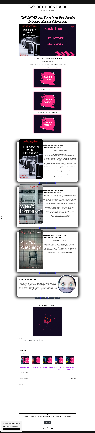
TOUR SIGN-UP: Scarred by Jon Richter (47, 366)
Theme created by (71, 431)
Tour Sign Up (43, 375)
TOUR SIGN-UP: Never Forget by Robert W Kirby (59, 367)
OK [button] (11, 429)
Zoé (37, 14)
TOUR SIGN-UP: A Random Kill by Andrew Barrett (32, 379)
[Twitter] (67, 3)
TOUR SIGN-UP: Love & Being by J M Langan (24, 366)
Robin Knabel (34, 375)
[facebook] (47, 428)
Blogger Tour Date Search (49, 3)
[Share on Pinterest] (26, 372)
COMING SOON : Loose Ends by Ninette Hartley (64, 379)
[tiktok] (49, 428)
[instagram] (45, 428)
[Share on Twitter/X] (25, 372)
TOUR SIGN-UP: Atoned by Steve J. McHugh (36, 366)
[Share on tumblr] (27, 372)
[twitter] (43, 428)
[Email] (52, 428)
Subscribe (47, 422)
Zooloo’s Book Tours (47, 7)
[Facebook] (72, 3)
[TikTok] (70, 3)
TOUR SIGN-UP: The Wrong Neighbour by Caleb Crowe (70, 367)
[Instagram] (69, 3)
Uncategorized (54, 14)
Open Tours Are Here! (36, 3)
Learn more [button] (15, 426)
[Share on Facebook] (23, 372)
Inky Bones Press (25, 375)
